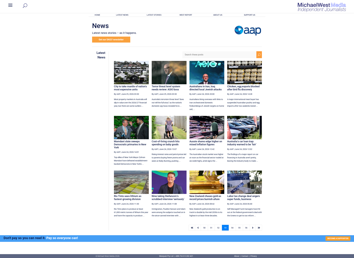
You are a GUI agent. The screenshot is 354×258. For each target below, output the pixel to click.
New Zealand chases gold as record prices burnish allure (205, 198)
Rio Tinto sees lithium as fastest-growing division (127, 198)
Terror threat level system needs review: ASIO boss (166, 88)
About (237, 256)
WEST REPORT (185, 15)
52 (218, 228)
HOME (97, 15)
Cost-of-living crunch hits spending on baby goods (165, 143)
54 (232, 228)
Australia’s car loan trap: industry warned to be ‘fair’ (241, 143)
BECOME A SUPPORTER (337, 238)
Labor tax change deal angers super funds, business (243, 198)
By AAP (117, 94)
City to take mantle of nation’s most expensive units (130, 88)
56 (246, 228)
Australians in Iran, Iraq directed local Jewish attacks (205, 88)
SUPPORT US (249, 15)
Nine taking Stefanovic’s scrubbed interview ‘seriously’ (168, 198)
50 (204, 228)
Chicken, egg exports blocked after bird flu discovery (243, 88)
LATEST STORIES (154, 15)
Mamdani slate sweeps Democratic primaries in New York (130, 144)
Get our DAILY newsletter (111, 39)
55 (239, 228)
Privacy (253, 256)
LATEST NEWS (122, 15)
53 (225, 228)
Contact (244, 256)
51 (211, 228)
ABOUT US (217, 15)
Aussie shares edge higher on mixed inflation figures (205, 143)
